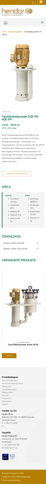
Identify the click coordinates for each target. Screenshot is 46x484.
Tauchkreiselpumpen (10, 380)
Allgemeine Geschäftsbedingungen (16, 477)
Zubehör (5, 404)
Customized (6, 398)
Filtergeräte (6, 386)
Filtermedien (6, 401)
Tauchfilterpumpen (9, 389)
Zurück (9, 355)
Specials (5, 395)
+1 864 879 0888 (10, 423)
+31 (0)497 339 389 (11, 445)
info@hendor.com (10, 448)
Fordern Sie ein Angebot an (16, 173)
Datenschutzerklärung (11, 480)
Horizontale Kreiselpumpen (12, 383)
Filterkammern (7, 392)
